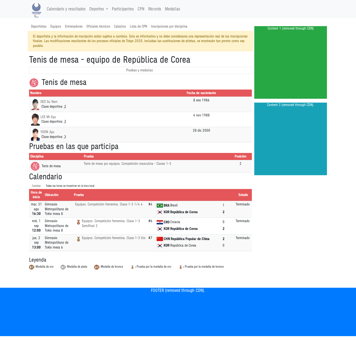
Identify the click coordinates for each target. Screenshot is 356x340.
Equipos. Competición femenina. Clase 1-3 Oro (114, 238)
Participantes (123, 9)
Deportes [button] (96, 9)
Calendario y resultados (66, 9)
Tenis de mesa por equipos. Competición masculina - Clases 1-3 (127, 163)
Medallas (172, 9)
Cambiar (36, 186)
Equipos (55, 26)
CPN (141, 9)
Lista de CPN (138, 26)
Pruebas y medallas (139, 70)
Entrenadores (74, 26)
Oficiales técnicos (98, 26)
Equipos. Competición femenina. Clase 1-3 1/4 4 (109, 204)
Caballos (120, 26)
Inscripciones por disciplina (169, 26)
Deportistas (38, 26)
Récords (154, 9)
